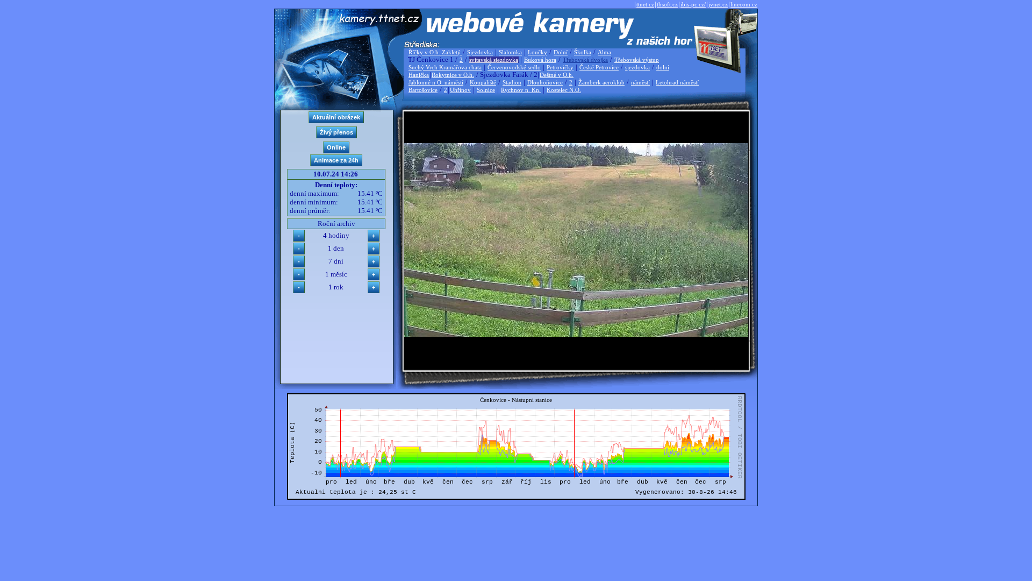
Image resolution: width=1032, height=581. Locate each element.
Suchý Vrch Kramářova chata (445, 67)
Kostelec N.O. (564, 90)
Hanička (418, 75)
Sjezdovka (480, 52)
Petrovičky (560, 67)
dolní (662, 67)
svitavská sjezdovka (493, 59)
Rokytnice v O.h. (453, 75)
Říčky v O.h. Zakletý (435, 52)
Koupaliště (483, 82)
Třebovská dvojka (585, 59)
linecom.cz (743, 4)
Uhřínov (460, 90)
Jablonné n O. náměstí (435, 82)
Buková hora (540, 59)
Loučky (537, 52)
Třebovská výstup (636, 59)
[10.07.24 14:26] (576, 334)
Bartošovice (423, 90)
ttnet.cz (645, 4)
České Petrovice (599, 67)
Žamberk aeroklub (601, 82)
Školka (582, 52)
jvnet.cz (718, 4)
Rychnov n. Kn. (521, 90)
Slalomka (510, 52)
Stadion (512, 82)
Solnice (486, 90)
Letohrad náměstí (677, 82)
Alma (604, 52)
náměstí (640, 82)
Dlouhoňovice (545, 82)
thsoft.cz (667, 4)
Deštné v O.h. (557, 75)
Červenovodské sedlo (514, 67)
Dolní (561, 52)
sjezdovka (637, 67)
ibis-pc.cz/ (693, 4)
